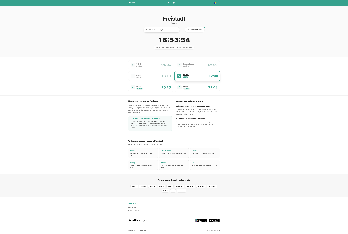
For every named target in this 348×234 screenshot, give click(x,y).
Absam (134, 186)
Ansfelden (181, 191)
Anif (173, 191)
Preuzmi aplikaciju (133, 210)
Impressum (143, 230)
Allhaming (179, 186)
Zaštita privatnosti (133, 230)
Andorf (165, 191)
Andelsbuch (212, 186)
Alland (170, 186)
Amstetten (201, 186)
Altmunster (190, 186)
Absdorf (143, 186)
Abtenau (152, 186)
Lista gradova (132, 207)
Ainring (161, 186)
